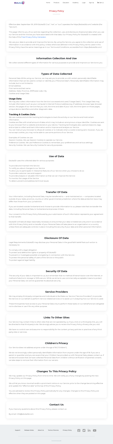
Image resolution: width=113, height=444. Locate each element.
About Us (41, 430)
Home (48, 2)
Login (84, 2)
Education (66, 2)
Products (56, 2)
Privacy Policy (67, 430)
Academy (75, 2)
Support (17, 430)
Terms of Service (53, 430)
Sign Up (91, 2)
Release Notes (29, 430)
